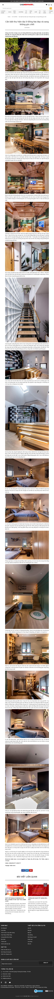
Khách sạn (30, 939)
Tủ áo (26, 12)
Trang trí (51, 12)
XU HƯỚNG (14, 16)
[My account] (49, 4)
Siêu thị (29, 943)
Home (9, 16)
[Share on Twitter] (27, 870)
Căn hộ (29, 928)
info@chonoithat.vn (7, 978)
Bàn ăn (31, 12)
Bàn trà (14, 12)
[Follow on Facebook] (1, 982)
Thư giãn (44, 12)
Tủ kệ (39, 12)
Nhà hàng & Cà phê (32, 937)
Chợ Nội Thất (26, 996)
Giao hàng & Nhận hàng (6, 934)
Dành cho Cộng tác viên (6, 954)
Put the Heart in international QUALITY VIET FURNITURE (27, 1)
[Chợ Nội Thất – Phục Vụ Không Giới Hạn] (27, 4)
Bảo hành (3, 939)
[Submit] (51, 8)
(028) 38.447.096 (6, 976)
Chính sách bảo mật (5, 943)
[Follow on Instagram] (5, 982)
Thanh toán (3, 941)
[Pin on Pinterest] (31, 870)
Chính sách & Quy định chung (8, 932)
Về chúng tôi (4, 928)
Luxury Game (3, 12)
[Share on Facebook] (23, 870)
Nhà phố (30, 930)
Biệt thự (29, 932)
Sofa (9, 12)
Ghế (36, 12)
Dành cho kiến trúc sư (6, 949)
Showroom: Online (7, 973)
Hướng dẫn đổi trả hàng (6, 937)
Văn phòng (30, 934)
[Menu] (3, 4)
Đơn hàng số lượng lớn (6, 952)
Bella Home (12, 865)
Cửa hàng (3, 930)
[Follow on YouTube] (10, 982)
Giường (21, 12)
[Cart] (51, 4)
